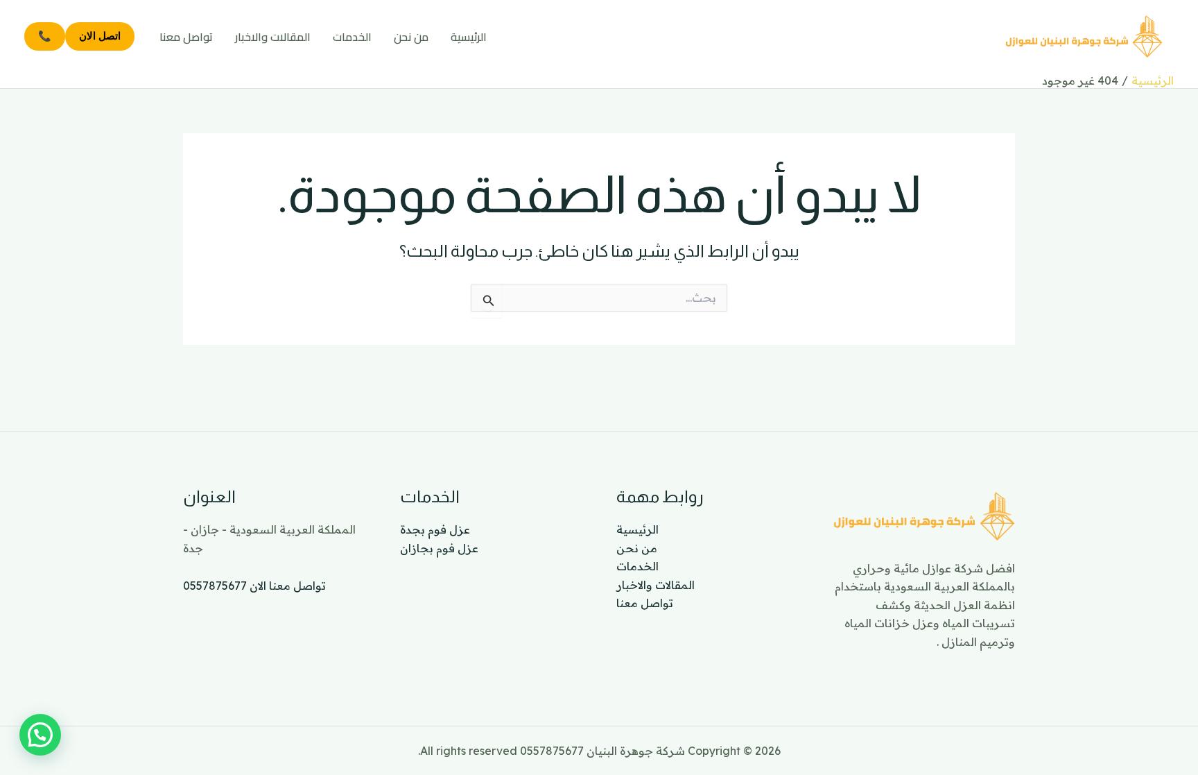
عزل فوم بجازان (439, 548)
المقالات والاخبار (273, 36)
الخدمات (352, 36)
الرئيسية (469, 36)
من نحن (411, 36)
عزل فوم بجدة (435, 529)
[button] (40, 735)
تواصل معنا (186, 36)
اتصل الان (100, 36)
